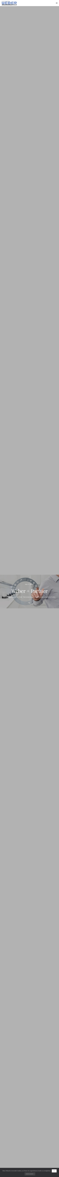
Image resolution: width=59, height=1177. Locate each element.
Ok (54, 1170)
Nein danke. (30, 1173)
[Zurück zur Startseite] (9, 3)
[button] (56, 3)
